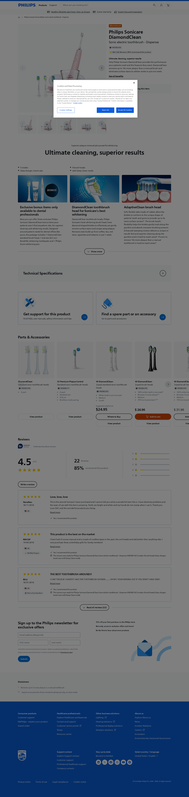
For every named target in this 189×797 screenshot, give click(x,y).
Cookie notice (77, 103)
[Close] (134, 83)
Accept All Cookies (125, 110)
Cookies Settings (66, 110)
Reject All (105, 110)
